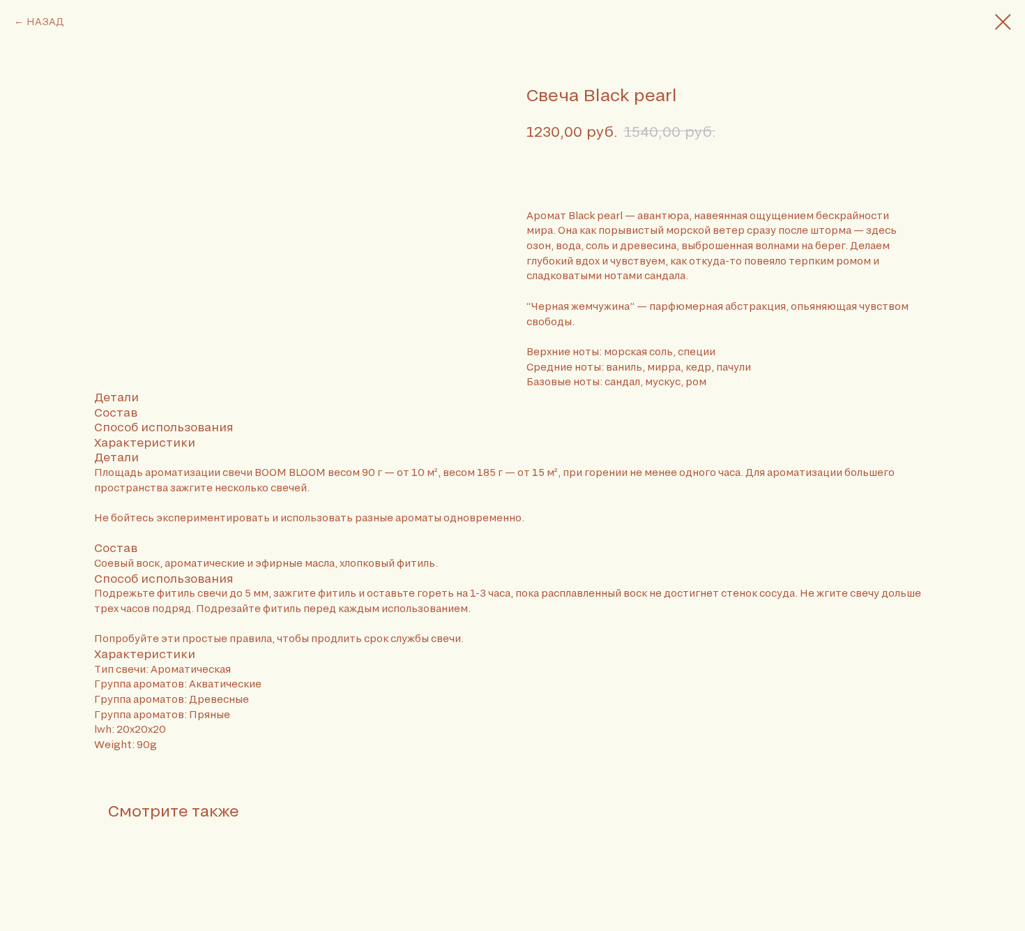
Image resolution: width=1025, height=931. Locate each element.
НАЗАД (45, 21)
